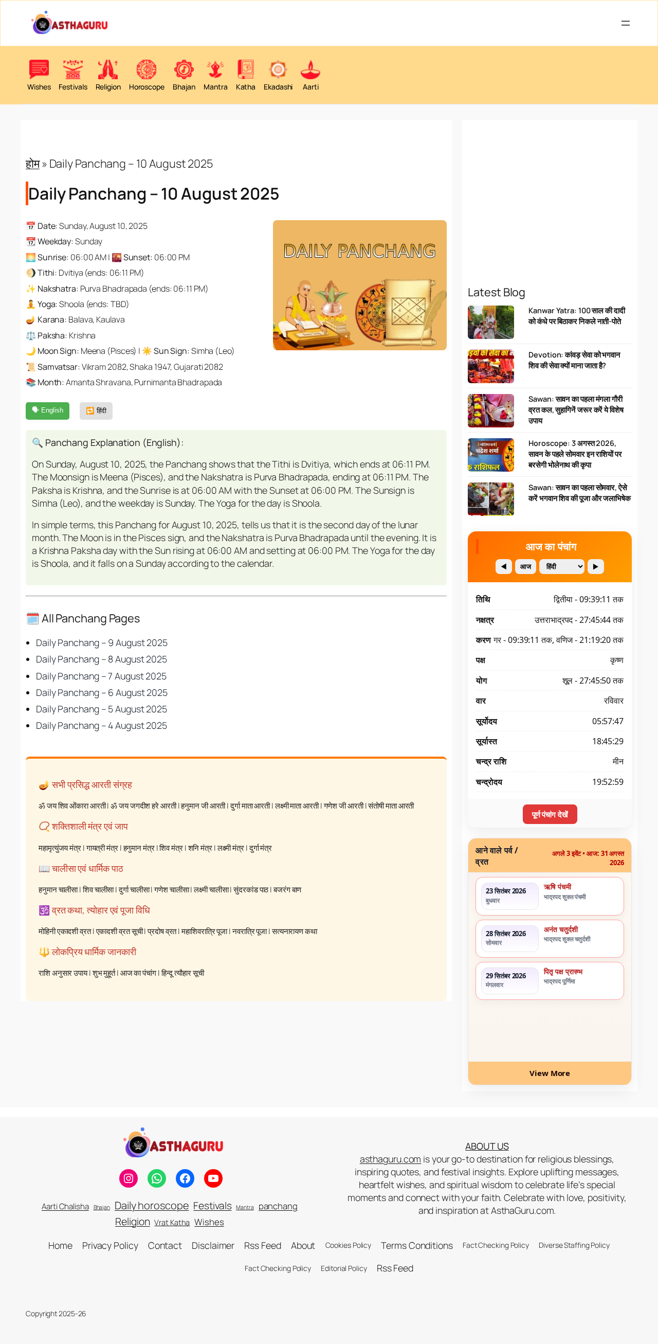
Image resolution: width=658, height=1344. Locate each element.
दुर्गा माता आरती (250, 806)
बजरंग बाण (287, 889)
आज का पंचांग (138, 973)
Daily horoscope (152, 1205)
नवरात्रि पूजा (249, 931)
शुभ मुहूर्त (104, 973)
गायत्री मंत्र (102, 848)
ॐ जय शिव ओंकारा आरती (72, 806)
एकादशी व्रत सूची (119, 931)
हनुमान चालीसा (58, 889)
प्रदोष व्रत (162, 931)
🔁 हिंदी (96, 411)
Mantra (244, 1207)
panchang (278, 1206)
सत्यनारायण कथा (294, 931)
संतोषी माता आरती (391, 806)
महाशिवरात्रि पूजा (204, 931)
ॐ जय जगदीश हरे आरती (143, 806)
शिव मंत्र (170, 848)
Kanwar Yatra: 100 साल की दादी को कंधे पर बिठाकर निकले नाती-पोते (576, 316)
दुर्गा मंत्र (260, 848)
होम (33, 163)
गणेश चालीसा (171, 889)
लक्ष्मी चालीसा (211, 889)
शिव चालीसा (98, 889)
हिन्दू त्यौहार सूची (182, 973)
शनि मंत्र (200, 848)
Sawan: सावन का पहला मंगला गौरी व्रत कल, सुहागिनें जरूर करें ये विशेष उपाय (576, 410)
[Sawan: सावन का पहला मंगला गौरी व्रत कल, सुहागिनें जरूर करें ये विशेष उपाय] (491, 413)
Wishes (209, 1222)
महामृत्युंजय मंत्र (60, 848)
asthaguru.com (391, 1159)
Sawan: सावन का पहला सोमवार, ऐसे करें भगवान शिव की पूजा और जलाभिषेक (579, 493)
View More (549, 1073)
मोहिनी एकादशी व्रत (65, 931)
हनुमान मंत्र (139, 848)
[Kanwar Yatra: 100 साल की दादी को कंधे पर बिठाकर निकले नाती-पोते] (491, 325)
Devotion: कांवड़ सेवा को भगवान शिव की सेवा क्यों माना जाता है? (574, 360)
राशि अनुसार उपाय (63, 973)
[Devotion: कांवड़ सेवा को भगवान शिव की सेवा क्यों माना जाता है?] (491, 369)
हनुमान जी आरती (203, 806)
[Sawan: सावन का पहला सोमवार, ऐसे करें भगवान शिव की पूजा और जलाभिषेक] (491, 501)
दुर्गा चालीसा (134, 889)
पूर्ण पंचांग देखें (550, 815)
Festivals (212, 1205)
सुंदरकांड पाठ (250, 889)
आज (525, 566)
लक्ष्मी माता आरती (297, 806)
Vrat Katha (172, 1222)
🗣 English (47, 411)
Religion (132, 1221)
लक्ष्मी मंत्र (230, 848)
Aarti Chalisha (65, 1206)
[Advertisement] (550, 184)
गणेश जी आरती (343, 806)
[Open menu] (625, 23)
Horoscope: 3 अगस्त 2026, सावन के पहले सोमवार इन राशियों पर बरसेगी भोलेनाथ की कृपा (575, 454)
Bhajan (102, 1207)
